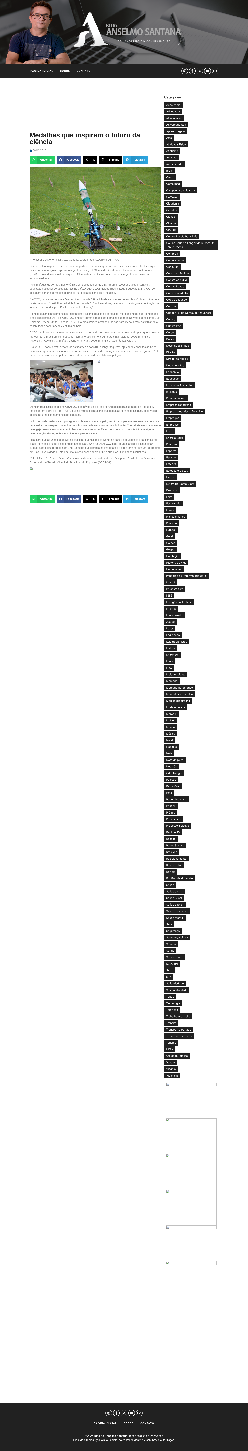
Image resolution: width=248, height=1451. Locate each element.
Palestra (171, 779)
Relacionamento (176, 858)
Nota (169, 753)
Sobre (65, 71)
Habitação (172, 556)
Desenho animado (177, 345)
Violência (172, 1075)
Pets (169, 792)
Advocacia (173, 111)
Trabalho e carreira (178, 1016)
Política (171, 806)
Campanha (173, 183)
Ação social (173, 105)
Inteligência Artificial (179, 602)
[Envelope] (215, 71)
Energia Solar (174, 437)
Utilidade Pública (177, 1055)
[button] (42, 160)
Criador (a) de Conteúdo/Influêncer (188, 312)
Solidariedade (175, 983)
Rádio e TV (173, 832)
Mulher (170, 720)
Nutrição (171, 766)
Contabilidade (175, 286)
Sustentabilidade (176, 990)
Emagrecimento (176, 398)
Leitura (170, 648)
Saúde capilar (175, 904)
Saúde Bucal (174, 898)
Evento (170, 477)
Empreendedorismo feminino (184, 411)
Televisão (172, 1009)
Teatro (170, 996)
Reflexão (171, 852)
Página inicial (41, 71)
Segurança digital (177, 937)
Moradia (171, 714)
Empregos (172, 418)
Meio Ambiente (175, 674)
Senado (171, 944)
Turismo (171, 1042)
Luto (169, 668)
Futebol (171, 529)
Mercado (171, 681)
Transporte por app (178, 1029)
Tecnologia (173, 1003)
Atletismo (172, 151)
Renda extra (174, 865)
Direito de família (177, 358)
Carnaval (171, 197)
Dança (170, 339)
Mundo (170, 727)
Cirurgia (171, 229)
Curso (170, 332)
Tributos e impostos (179, 1036)
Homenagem (174, 569)
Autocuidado (174, 164)
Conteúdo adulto (177, 293)
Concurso (172, 266)
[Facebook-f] (192, 71)
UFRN (169, 1049)
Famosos (172, 490)
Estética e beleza (177, 470)
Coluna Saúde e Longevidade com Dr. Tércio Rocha (190, 245)
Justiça (170, 621)
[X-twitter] (200, 71)
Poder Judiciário (176, 799)
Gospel (170, 549)
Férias (170, 510)
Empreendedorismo (178, 405)
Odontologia (174, 773)
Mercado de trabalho (179, 694)
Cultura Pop (173, 326)
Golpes (170, 543)
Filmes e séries (175, 516)
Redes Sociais (175, 845)
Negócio (171, 746)
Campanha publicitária (180, 190)
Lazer (169, 628)
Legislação (173, 635)
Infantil (170, 582)
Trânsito (171, 1023)
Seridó (170, 950)
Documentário (175, 365)
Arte (169, 137)
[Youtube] (207, 71)
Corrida (171, 306)
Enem (169, 431)
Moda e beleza (175, 707)
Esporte (171, 451)
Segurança (173, 931)
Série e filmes (174, 957)
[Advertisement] (95, 104)
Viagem (171, 1069)
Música (170, 733)
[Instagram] (184, 71)
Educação (172, 378)
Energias (171, 444)
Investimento (174, 615)
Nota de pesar (175, 760)
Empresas (172, 424)
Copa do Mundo (176, 299)
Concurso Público (177, 273)
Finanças (171, 523)
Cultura (170, 319)
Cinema (171, 223)
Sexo (169, 970)
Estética (171, 464)
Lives (169, 661)
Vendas (170, 1062)
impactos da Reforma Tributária (186, 575)
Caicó (170, 177)
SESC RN (172, 963)
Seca (169, 924)
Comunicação (175, 260)
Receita (171, 838)
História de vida (176, 562)
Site (168, 977)
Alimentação (174, 118)
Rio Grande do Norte (179, 878)
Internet (171, 608)
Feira (169, 497)
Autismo (171, 157)
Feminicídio (173, 503)
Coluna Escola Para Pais (181, 236)
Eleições (171, 391)
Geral (169, 536)
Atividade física (176, 144)
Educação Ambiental (179, 385)
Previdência (173, 819)
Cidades (171, 210)
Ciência (171, 216)
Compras (172, 253)
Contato (84, 71)
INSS (169, 595)
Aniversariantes (176, 124)
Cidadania (172, 203)
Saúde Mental (175, 917)
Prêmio (170, 812)
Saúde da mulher (177, 911)
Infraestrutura (174, 589)
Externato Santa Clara (180, 483)
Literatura (172, 654)
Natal (169, 740)
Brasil (169, 170)
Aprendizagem (175, 131)
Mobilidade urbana (178, 700)
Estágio (171, 457)
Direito (170, 352)
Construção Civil (176, 280)
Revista (170, 871)
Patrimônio (173, 786)
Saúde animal (174, 891)
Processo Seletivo (177, 825)
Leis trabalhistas (176, 641)
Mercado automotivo (179, 687)
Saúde (170, 885)
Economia (172, 372)
